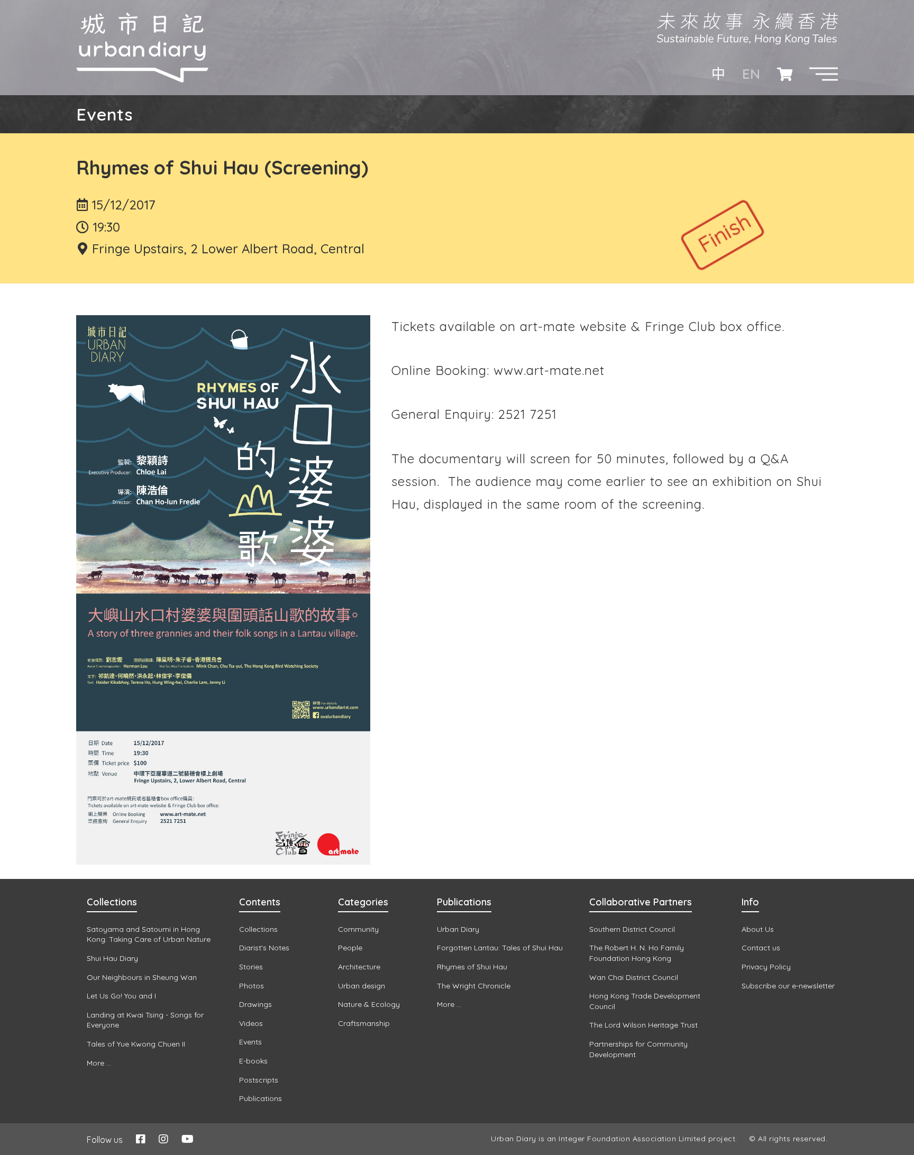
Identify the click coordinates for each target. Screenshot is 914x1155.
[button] (823, 74)
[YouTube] (187, 1138)
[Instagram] (163, 1138)
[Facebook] (140, 1138)
